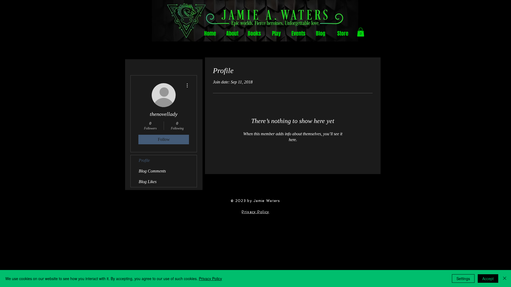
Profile (144, 160)
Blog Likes (147, 181)
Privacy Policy (255, 212)
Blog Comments (152, 171)
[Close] (504, 278)
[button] (360, 32)
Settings (463, 278)
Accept (488, 278)
